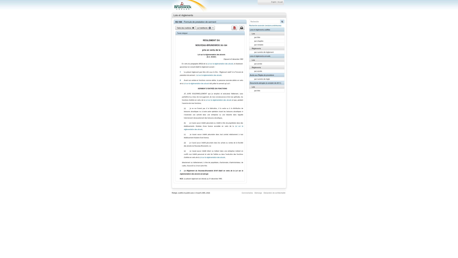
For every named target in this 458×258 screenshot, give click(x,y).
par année (258, 63)
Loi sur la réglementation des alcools (220, 63)
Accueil (280, 2)
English (273, 2)
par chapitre (258, 41)
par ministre (258, 44)
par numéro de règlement (264, 52)
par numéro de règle (262, 79)
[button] (234, 28)
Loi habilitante (203, 28)
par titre (257, 37)
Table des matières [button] (184, 28)
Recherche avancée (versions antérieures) (265, 25)
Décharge (258, 193)
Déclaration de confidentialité (274, 193)
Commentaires (247, 193)
